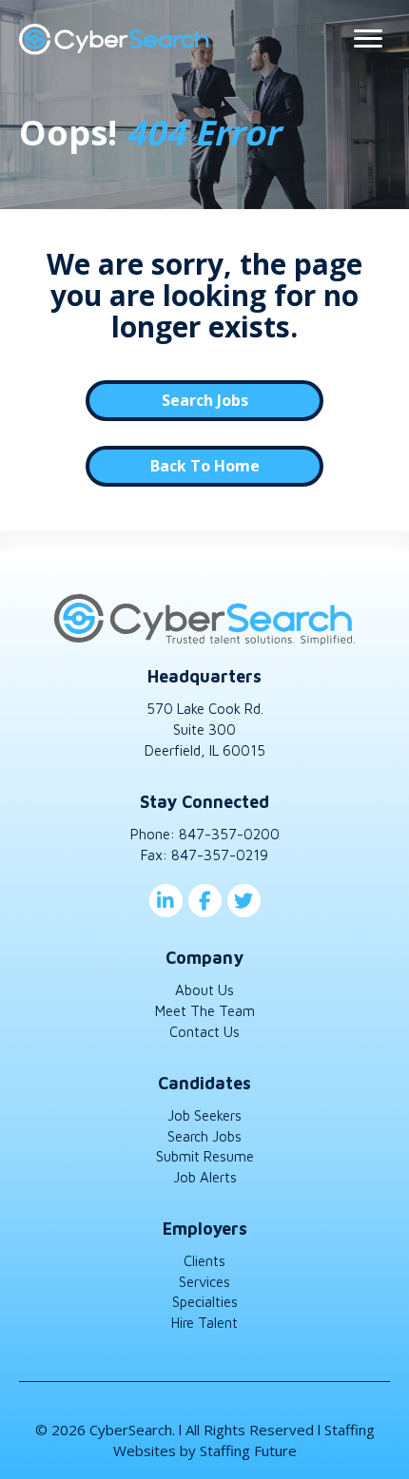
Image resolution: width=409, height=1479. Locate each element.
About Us (204, 990)
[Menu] (368, 39)
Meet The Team (205, 1011)
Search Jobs (204, 1136)
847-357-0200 (229, 834)
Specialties (205, 1302)
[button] (204, 400)
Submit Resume (205, 1156)
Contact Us (204, 1032)
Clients (204, 1261)
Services (204, 1282)
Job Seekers (204, 1115)
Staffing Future (248, 1450)
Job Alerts (205, 1177)
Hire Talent (204, 1323)
